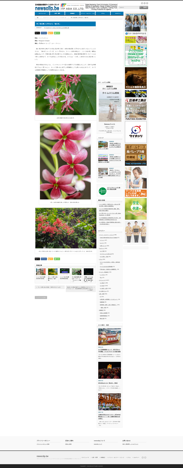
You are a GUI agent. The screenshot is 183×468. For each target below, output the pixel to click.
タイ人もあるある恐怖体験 (106, 266)
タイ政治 (102, 282)
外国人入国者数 (103, 313)
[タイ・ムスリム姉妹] (110, 121)
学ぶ (101, 277)
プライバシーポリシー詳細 (43, 444)
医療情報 (102, 302)
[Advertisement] (109, 50)
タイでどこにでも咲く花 (62, 27)
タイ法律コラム (102, 291)
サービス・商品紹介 (104, 272)
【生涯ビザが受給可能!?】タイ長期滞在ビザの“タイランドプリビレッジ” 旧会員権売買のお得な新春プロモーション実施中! (79, 289)
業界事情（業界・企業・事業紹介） (108, 304)
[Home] (37, 17)
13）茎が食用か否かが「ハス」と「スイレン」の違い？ (76, 279)
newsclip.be (42, 456)
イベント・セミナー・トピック (88, 14)
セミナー (102, 243)
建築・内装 (103, 307)
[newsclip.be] (47, 10)
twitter (145, 3)
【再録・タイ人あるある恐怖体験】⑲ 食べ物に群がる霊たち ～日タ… (88, 280)
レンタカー (102, 274)
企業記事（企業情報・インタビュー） (109, 299)
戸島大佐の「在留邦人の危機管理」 (108, 269)
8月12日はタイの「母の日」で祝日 (108, 383)
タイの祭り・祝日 (104, 256)
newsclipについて (98, 444)
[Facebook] (145, 457)
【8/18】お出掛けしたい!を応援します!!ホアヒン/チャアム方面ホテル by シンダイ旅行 (109, 146)
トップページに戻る (41, 297)
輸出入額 (102, 318)
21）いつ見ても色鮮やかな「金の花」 (52, 278)
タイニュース (42, 13)
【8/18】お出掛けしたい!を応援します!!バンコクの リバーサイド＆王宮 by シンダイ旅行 (109, 159)
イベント (102, 240)
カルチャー (118, 13)
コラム (103, 13)
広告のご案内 (68, 444)
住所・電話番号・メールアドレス (130, 444)
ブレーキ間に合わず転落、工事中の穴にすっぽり (49, 287)
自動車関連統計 (103, 315)
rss (142, 3)
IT (100, 296)
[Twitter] (143, 457)
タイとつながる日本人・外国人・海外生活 (110, 262)
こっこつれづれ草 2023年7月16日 (40, 277)
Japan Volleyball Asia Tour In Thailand (108, 237)
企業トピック (103, 245)
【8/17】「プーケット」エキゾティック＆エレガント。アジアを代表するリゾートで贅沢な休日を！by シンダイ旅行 (109, 174)
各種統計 (72, 13)
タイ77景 (102, 251)
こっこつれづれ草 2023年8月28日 (64, 277)
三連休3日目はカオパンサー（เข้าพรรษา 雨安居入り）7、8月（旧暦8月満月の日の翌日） (109, 416)
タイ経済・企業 (103, 288)
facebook (147, 3)
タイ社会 (102, 285)
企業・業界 (57, 13)
